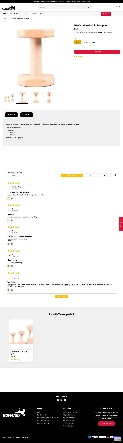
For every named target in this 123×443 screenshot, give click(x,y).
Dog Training (15, 14)
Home (4, 18)
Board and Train (41, 415)
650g (77, 42)
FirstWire (27, 437)
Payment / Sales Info (43, 423)
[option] (36, 58)
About (26, 14)
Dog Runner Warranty (69, 418)
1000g (85, 42)
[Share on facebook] (8, 198)
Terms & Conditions (68, 426)
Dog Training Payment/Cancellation (47, 418)
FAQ (38, 412)
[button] (78, 56)
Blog (42, 14)
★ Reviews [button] (121, 223)
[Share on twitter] (12, 198)
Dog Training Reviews (43, 420)
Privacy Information (68, 423)
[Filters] (104, 175)
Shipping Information (69, 415)
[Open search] (90, 175)
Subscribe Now (106, 423)
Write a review (72, 175)
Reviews (26, 115)
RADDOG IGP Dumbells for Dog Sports (20, 18)
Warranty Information (69, 420)
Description (11, 115)
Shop (4, 14)
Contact (34, 14)
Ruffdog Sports (15, 437)
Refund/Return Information (71, 412)
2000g (93, 42)
